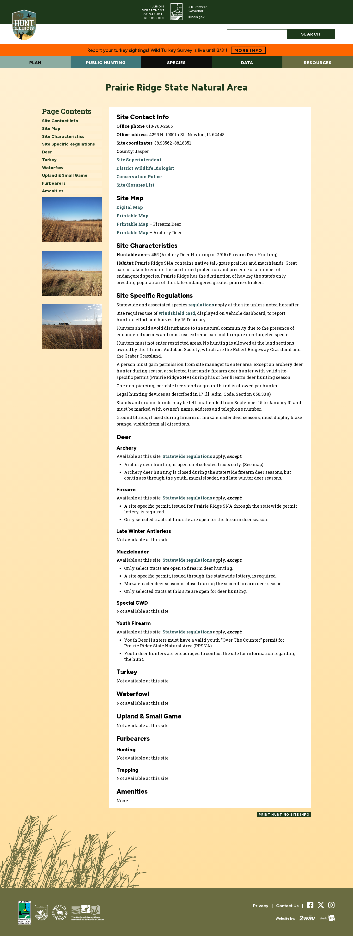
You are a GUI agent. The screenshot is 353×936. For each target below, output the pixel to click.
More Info (248, 50)
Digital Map (129, 207)
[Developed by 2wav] (305, 919)
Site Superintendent (138, 160)
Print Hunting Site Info (284, 814)
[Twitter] (320, 905)
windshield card (176, 313)
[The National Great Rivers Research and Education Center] (87, 913)
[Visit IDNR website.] (176, 12)
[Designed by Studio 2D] (325, 919)
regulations (201, 305)
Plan (35, 62)
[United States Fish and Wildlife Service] (41, 913)
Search (311, 34)
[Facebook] (310, 905)
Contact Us (287, 905)
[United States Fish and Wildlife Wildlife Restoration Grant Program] (60, 913)
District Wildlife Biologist (145, 168)
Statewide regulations (187, 456)
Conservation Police (139, 176)
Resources (318, 62)
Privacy (260, 905)
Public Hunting (106, 62)
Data (247, 62)
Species (176, 62)
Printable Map (132, 216)
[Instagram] (331, 905)
